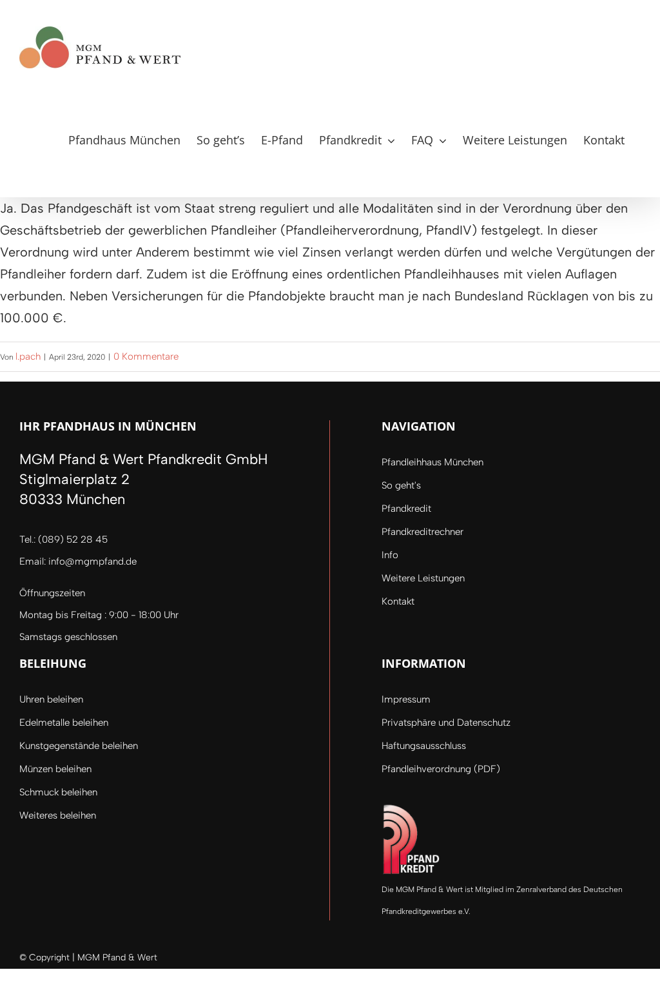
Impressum (406, 699)
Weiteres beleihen (57, 815)
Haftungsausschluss (424, 746)
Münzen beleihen (55, 769)
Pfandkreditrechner (422, 532)
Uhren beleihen (51, 699)
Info (390, 555)
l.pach (28, 356)
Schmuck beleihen (58, 792)
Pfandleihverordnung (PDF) (441, 769)
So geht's (401, 485)
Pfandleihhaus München (432, 462)
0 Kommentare (146, 356)
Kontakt (398, 601)
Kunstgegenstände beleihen (78, 746)
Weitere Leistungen (423, 578)
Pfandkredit (406, 508)
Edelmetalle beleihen (63, 722)
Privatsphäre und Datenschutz (446, 722)
